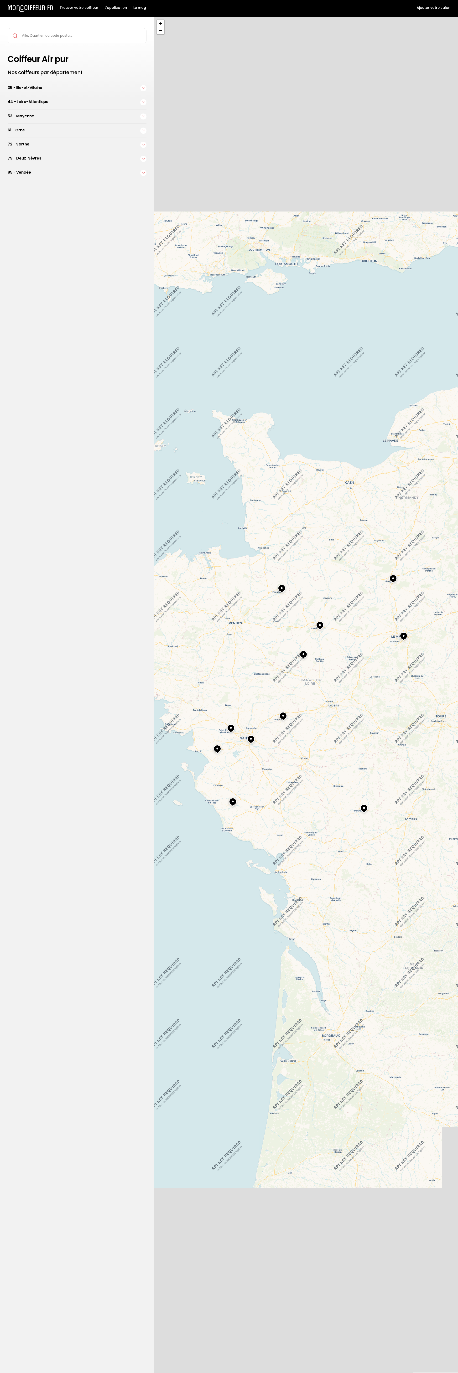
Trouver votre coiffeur (79, 8)
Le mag (139, 8)
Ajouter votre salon (433, 8)
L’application (116, 8)
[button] (359, 806)
